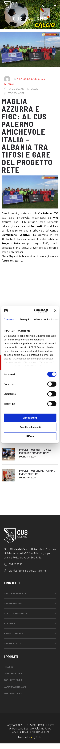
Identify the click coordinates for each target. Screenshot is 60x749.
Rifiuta (30, 436)
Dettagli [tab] (24, 319)
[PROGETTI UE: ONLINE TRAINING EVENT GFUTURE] (8, 475)
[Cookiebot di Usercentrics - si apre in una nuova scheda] (35, 311)
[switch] (51, 384)
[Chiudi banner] (55, 310)
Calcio (34, 88)
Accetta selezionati (30, 427)
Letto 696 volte (15, 93)
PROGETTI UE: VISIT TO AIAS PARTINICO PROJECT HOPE (35, 451)
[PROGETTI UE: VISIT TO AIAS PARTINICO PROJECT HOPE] (8, 454)
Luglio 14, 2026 (27, 456)
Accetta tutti (30, 417)
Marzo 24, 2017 (16, 88)
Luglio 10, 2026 (27, 477)
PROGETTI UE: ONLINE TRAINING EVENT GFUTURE (37, 472)
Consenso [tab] (9, 319)
